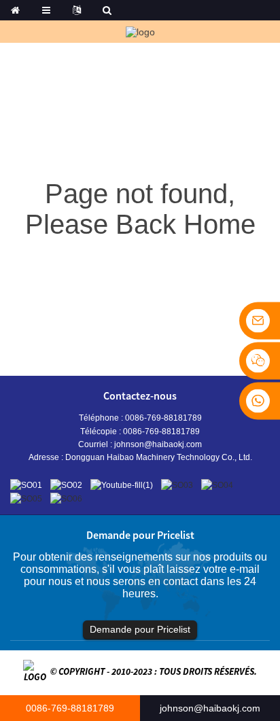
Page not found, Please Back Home (140, 209)
